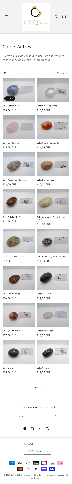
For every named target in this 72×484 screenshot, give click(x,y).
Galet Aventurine (44, 293)
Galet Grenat (8, 368)
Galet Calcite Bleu (11, 105)
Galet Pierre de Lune (46, 180)
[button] (6, 16)
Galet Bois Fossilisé (11, 217)
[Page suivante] (45, 386)
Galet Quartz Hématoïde (48, 143)
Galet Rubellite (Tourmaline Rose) (52, 256)
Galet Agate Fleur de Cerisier (15, 180)
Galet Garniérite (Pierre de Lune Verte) (51, 218)
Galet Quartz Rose (11, 143)
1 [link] (27, 386)
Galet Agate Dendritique (14, 256)
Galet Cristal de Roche (47, 105)
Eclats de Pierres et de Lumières (25, 475)
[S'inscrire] (55, 416)
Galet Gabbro (43, 368)
